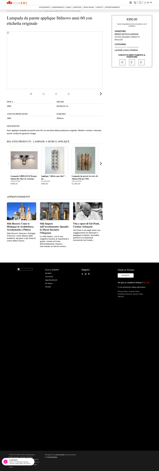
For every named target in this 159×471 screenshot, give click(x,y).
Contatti (99, 7)
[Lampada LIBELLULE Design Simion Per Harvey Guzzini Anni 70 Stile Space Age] (24, 160)
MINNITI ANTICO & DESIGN (126, 34)
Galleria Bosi (45, 181)
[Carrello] (135, 2)
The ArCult (49, 277)
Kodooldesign (52, 457)
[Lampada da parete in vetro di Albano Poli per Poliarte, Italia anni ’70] (85, 160)
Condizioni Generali (125, 294)
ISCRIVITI (126, 275)
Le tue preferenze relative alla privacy (131, 287)
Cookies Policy (134, 291)
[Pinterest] (89, 274)
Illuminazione (22, 11)
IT (145, 2)
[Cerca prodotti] (140, 2)
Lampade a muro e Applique (34, 11)
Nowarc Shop (138, 294)
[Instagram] (85, 274)
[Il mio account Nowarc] (130, 2)
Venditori (77, 7)
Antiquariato (44, 7)
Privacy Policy (123, 291)
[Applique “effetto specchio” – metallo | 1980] (54, 160)
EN (148, 2)
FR (151, 2)
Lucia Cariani (59, 455)
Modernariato (58, 7)
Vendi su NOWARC (52, 270)
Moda (68, 7)
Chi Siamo (49, 283)
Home (8, 11)
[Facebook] (82, 274)
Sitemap (121, 296)
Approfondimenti (112, 7)
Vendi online (88, 7)
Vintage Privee (15, 181)
